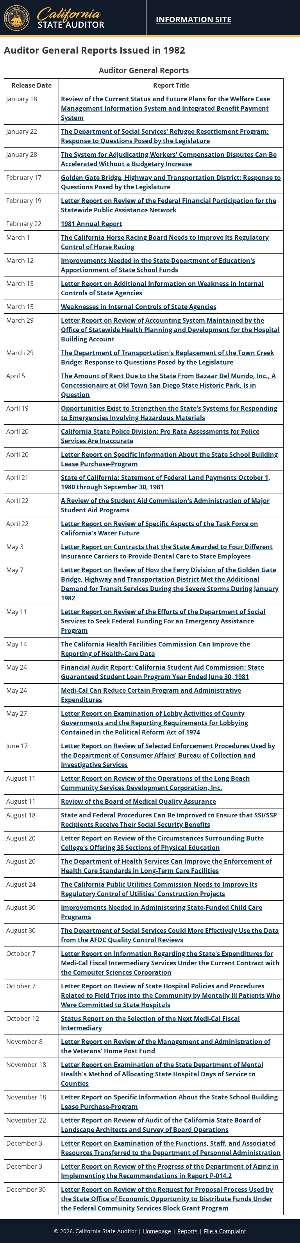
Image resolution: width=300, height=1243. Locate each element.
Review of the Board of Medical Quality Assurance (138, 801)
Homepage (157, 1231)
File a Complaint (225, 1231)
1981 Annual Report (91, 223)
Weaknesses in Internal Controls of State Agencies (138, 306)
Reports (187, 1231)
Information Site (193, 19)
